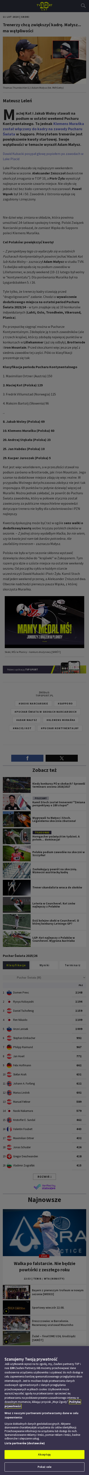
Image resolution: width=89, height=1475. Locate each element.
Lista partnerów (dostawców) (25, 1443)
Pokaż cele (44, 1467)
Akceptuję (44, 1454)
